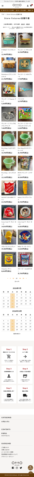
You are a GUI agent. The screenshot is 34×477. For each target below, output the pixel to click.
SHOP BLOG (5, 435)
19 (23, 278)
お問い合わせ (5, 450)
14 (20, 278)
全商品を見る (5, 421)
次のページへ (19, 28)
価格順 (23, 24)
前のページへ (6, 27)
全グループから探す (21, 10)
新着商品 (4, 433)
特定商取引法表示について (9, 454)
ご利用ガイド (5, 447)
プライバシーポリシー (7, 456)
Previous (1, 10)
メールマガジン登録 (7, 452)
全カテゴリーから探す (8, 10)
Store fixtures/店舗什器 (14, 14)
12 (13, 278)
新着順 (28, 24)
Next (32, 10)
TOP (2, 14)
